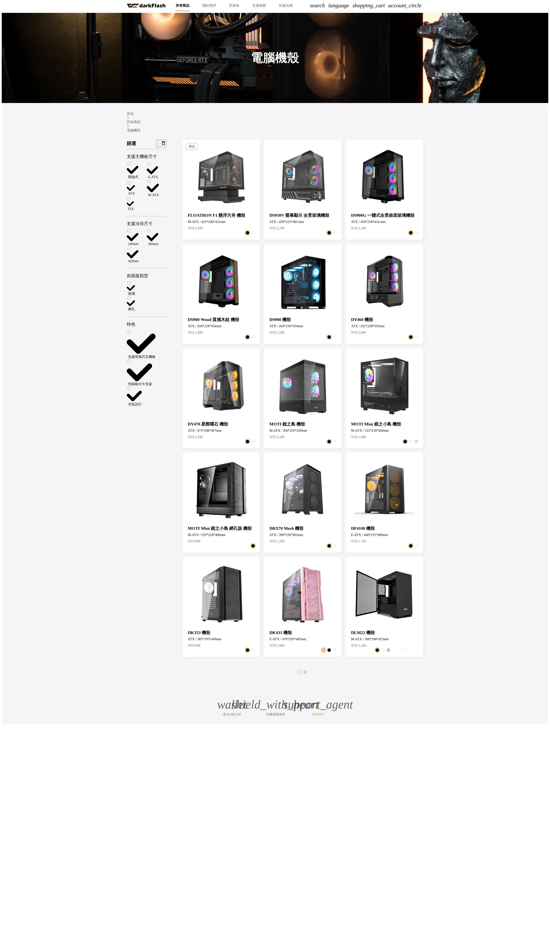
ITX (131, 209)
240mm (133, 244)
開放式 (133, 177)
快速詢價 (286, 5)
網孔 (131, 309)
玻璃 (131, 293)
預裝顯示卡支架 (140, 384)
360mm (153, 244)
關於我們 (209, 5)
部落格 (234, 5)
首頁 (130, 113)
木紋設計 (135, 404)
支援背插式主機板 (142, 357)
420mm (133, 261)
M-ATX (153, 195)
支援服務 (259, 5)
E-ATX (153, 177)
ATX (131, 193)
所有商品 (182, 5)
